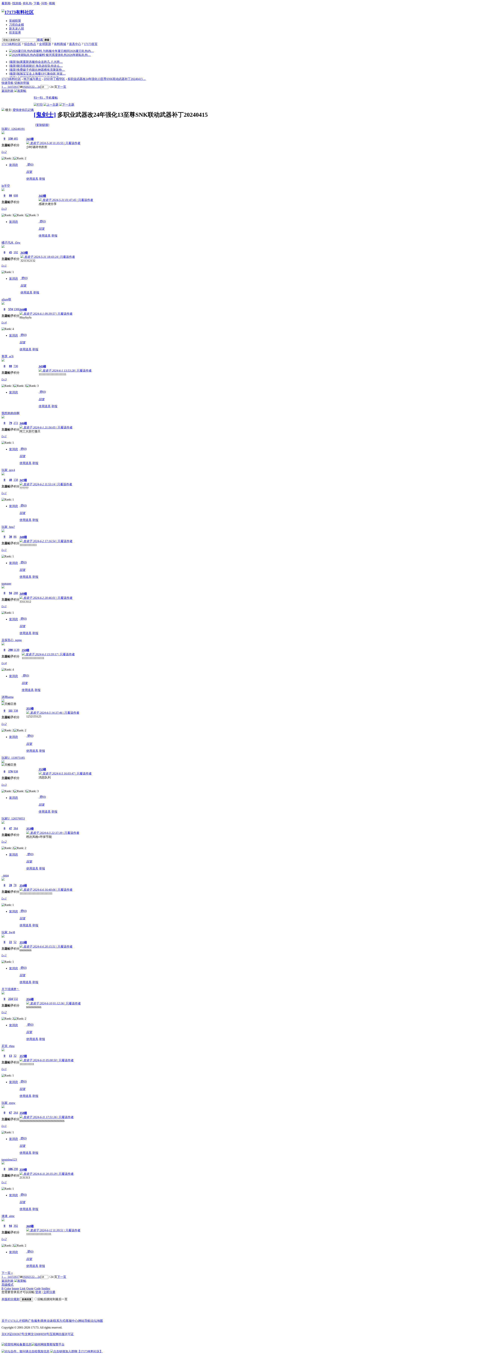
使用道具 (32, 178)
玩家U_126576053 (13, 818)
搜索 (40, 39)
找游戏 (16, 3)
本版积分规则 (11, 1299)
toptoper (6, 583)
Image (15, 1288)
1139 (16, 649)
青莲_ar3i (8, 356)
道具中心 (75, 44)
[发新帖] (20, 90)
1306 (17, 309)
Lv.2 (4, 152)
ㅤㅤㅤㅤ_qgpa (5, 875)
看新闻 (6, 3)
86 (15, 536)
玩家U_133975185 (13, 757)
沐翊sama (8, 697)
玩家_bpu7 (8, 526)
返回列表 (8, 90)
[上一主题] (51, 104)
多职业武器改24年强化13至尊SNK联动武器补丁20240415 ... (107, 79)
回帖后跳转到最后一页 (53, 1299)
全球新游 (45, 44)
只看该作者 (72, 143)
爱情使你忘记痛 (23, 109)
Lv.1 (4, 265)
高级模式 (8, 1284)
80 (10, 195)
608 (16, 195)
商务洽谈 (47, 1320)
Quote (30, 1288)
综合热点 (30, 44)
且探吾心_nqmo (12, 640)
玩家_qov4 (8, 470)
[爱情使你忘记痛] (3, 109)
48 (10, 479)
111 (10, 710)
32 (15, 1055)
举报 (42, 178)
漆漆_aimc (8, 1216)
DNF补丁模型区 (54, 79)
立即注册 (49, 1292)
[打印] (38, 104)
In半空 (6, 185)
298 (10, 649)
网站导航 (84, 1320)
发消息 (13, 164)
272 (16, 423)
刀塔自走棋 (16, 24)
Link (23, 1288)
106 (10, 1169)
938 (16, 771)
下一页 (61, 86)
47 (10, 828)
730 (16, 366)
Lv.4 (4, 322)
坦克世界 (15, 32)
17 (18, 86)
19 (24, 86)
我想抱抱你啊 (11, 413)
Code (37, 1288)
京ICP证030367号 (13, 1334)
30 (10, 536)
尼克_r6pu (8, 1046)
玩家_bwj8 (8, 932)
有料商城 (60, 44)
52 (15, 942)
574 (10, 309)
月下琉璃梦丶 (11, 989)
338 (16, 710)
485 (16, 138)
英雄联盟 (15, 20)
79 (10, 423)
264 (16, 1112)
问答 (44, 3)
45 (10, 252)
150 (10, 138)
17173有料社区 (11, 44)
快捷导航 (8, 82)
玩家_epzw (8, 1102)
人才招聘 (22, 1320)
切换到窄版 (21, 82)
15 (12, 86)
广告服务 (34, 1320)
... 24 (37, 86)
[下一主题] (66, 104)
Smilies (45, 1288)
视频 (52, 3)
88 (10, 366)
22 (33, 86)
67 (10, 1112)
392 (16, 1225)
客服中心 (72, 1320)
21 (30, 86)
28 (10, 885)
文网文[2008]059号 (37, 1334)
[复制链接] (42, 124)
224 (10, 998)
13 (10, 1055)
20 (27, 86)
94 (10, 593)
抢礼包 (27, 3)
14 (9, 86)
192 (16, 252)
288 (16, 593)
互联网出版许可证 (62, 1334)
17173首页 (91, 44)
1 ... (4, 86)
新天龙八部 (16, 28)
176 (10, 771)
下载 (37, 3)
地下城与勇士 (32, 79)
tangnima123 (9, 1159)
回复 (29, 171)
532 (16, 998)
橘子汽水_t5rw (11, 242)
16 (15, 86)
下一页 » (7, 1272)
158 (16, 479)
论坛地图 (97, 1320)
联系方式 (59, 1320)
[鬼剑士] (45, 114)
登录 (38, 1292)
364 (16, 828)
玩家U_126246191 (13, 128)
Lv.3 (4, 208)
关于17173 (8, 1320)
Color (7, 1288)
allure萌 (6, 299)
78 (15, 885)
